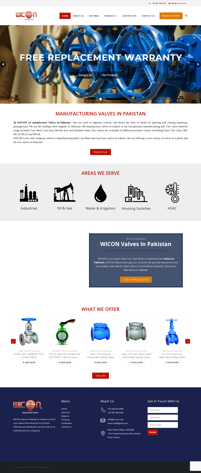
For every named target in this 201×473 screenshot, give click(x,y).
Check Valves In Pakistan (100, 351)
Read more (30, 362)
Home (65, 15)
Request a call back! (171, 16)
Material (94, 15)
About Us (65, 412)
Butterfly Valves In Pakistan (64, 351)
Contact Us (66, 427)
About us (78, 15)
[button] (100, 152)
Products (109, 15)
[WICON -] (25, 15)
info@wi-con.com (178, 3)
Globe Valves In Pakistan (29, 351)
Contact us (148, 15)
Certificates (129, 15)
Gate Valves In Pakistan (172, 351)
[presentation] (13, 341)
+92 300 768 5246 (158, 3)
